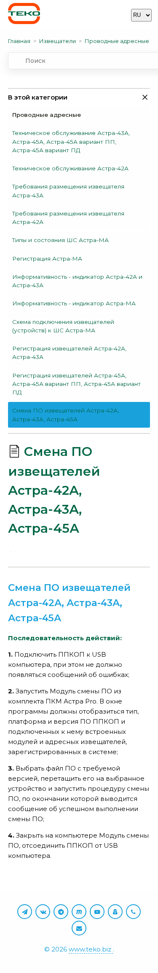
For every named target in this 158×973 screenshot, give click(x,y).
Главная (19, 41)
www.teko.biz (91, 949)
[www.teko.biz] (24, 15)
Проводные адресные (117, 41)
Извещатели (57, 41)
